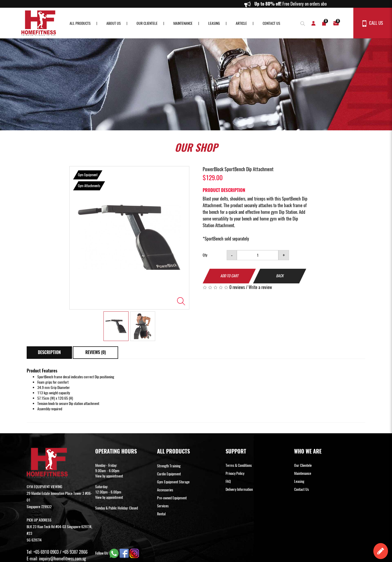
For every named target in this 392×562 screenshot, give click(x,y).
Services (163, 505)
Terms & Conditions (239, 465)
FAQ (228, 481)
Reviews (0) (95, 352)
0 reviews (237, 287)
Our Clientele (147, 23)
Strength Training (169, 465)
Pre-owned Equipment (172, 497)
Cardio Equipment (169, 473)
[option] (129, 237)
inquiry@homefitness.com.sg (62, 558)
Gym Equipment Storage (173, 481)
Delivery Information (239, 489)
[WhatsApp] (114, 552)
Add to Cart (229, 275)
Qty (205, 255)
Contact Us (271, 23)
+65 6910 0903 (46, 552)
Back (279, 275)
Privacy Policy (235, 473)
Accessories (165, 489)
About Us (113, 23)
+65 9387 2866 (74, 552)
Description (49, 352)
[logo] (38, 23)
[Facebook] (124, 552)
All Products (80, 23)
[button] (301, 22)
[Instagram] (134, 552)
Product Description (224, 190)
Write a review (260, 287)
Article (241, 23)
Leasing (214, 23)
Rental (161, 513)
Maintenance (183, 23)
